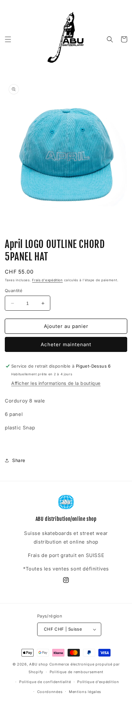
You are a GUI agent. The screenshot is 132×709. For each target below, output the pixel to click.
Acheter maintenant (66, 344)
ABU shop (38, 664)
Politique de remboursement (76, 672)
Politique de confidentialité (45, 682)
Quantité (13, 290)
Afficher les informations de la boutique (56, 383)
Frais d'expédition (47, 280)
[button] (8, 39)
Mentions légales (85, 691)
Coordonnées (50, 691)
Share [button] (18, 460)
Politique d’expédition (98, 682)
